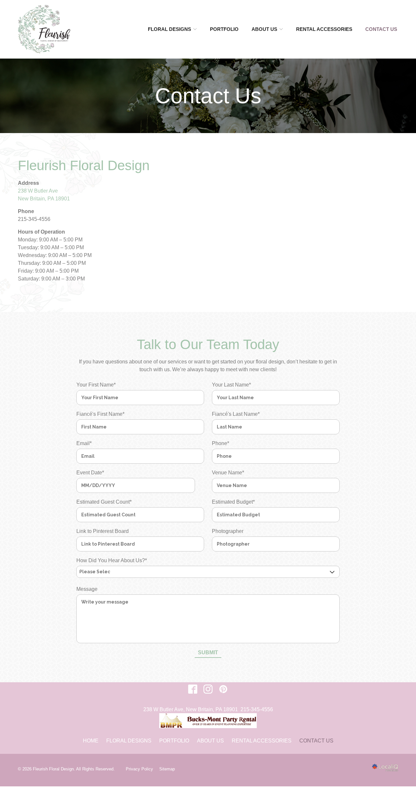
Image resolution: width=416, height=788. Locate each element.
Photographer (227, 531)
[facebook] (193, 689)
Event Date (90, 472)
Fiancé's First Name (100, 414)
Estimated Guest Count (104, 502)
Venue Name (228, 472)
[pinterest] (223, 689)
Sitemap (167, 769)
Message (87, 589)
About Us (264, 29)
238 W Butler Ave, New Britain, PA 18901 (190, 709)
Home (90, 740)
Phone (220, 443)
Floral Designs (169, 29)
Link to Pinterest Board (102, 531)
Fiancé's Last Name (236, 414)
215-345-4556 (256, 709)
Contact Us (381, 29)
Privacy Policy (139, 769)
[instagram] (208, 689)
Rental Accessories (324, 29)
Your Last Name (231, 384)
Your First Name (96, 384)
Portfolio (224, 29)
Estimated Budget (233, 502)
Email (84, 443)
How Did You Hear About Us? (111, 560)
